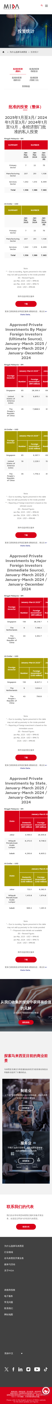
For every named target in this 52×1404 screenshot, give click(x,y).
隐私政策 (22, 1391)
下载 (26, 304)
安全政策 (30, 1391)
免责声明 (38, 1391)
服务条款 (14, 1391)
